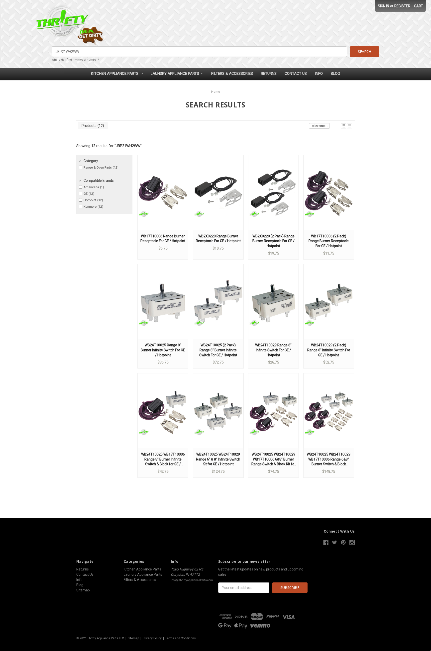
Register (402, 6)
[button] (343, 125)
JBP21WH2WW (128, 146)
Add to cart (163, 197)
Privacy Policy (152, 638)
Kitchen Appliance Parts (115, 73)
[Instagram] (352, 542)
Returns (269, 73)
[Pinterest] (343, 542)
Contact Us (296, 73)
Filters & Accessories (232, 73)
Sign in (383, 6)
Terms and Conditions (180, 638)
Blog (335, 73)
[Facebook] (325, 542)
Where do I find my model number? (75, 59)
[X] (334, 542)
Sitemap (83, 590)
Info (319, 73)
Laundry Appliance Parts (175, 73)
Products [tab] (92, 125)
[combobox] (199, 51)
